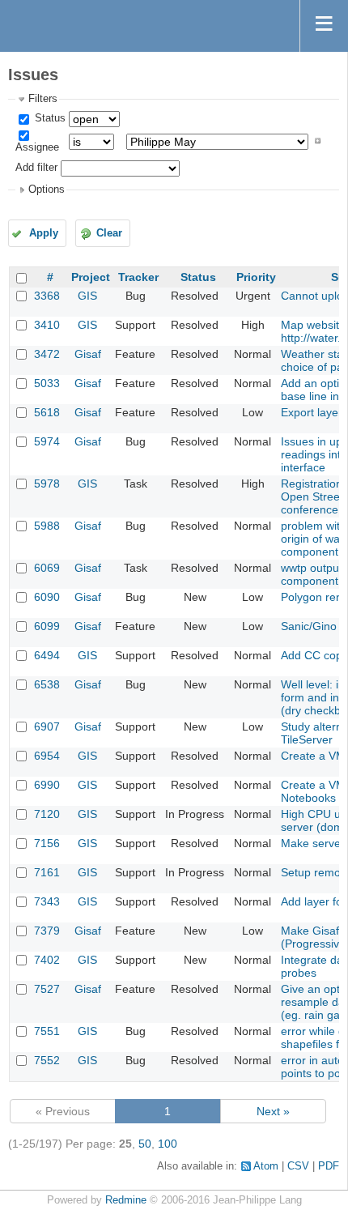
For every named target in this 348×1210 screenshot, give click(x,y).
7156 (47, 843)
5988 (47, 525)
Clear (109, 233)
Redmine (125, 1200)
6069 (47, 567)
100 (167, 1143)
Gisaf (87, 353)
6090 (47, 596)
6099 (47, 626)
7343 (47, 901)
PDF (328, 1166)
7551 (47, 1031)
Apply (43, 233)
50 (144, 1143)
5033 (47, 383)
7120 (47, 813)
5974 (47, 441)
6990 (47, 784)
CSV (298, 1166)
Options (46, 189)
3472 (47, 353)
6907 (47, 726)
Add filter (36, 168)
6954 (47, 755)
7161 (47, 872)
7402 (47, 959)
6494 (47, 655)
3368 (47, 295)
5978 (47, 483)
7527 (47, 988)
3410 (47, 324)
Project (90, 277)
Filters (42, 98)
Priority (256, 277)
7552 (47, 1060)
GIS (87, 295)
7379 (47, 930)
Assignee (37, 147)
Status (49, 118)
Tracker (138, 277)
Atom (265, 1166)
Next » (273, 1111)
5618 (47, 412)
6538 (47, 684)
